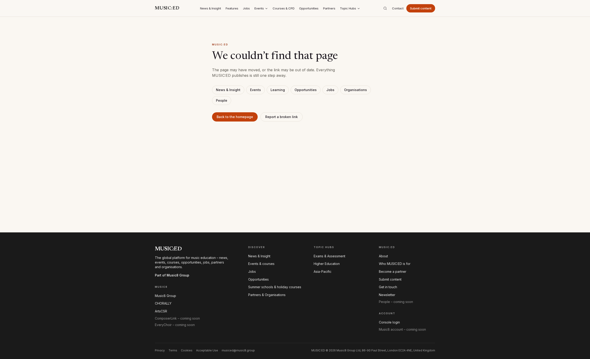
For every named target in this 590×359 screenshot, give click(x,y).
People (221, 100)
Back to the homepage (235, 117)
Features (232, 8)
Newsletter (387, 295)
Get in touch (388, 287)
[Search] (385, 8)
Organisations (355, 90)
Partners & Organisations (267, 295)
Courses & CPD (284, 8)
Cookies (186, 350)
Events (259, 8)
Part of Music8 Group (172, 275)
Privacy (160, 350)
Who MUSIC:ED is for (394, 264)
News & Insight (210, 8)
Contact (398, 8)
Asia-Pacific (322, 271)
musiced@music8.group (238, 350)
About (383, 256)
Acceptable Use (207, 350)
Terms (172, 350)
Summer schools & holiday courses (274, 287)
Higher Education (327, 264)
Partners (329, 8)
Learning (278, 90)
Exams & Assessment (329, 256)
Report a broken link (281, 117)
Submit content (420, 8)
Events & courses (261, 264)
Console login (389, 322)
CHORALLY (163, 303)
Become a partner (392, 271)
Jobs (246, 8)
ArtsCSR (161, 311)
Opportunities (309, 8)
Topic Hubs (348, 8)
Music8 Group (165, 296)
